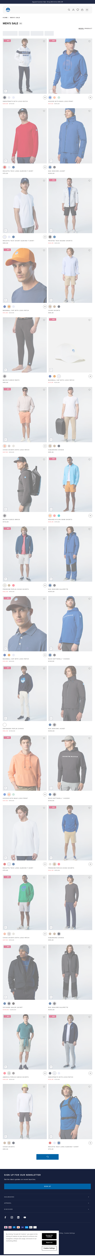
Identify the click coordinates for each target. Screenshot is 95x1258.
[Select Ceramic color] (59, 516)
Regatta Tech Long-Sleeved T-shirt (18, 171)
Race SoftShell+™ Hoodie (59, 659)
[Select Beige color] (50, 306)
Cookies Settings (49, 1248)
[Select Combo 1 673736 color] (50, 237)
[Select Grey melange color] (9, 97)
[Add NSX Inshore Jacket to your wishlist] (89, 111)
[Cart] (82, 9)
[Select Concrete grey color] (9, 446)
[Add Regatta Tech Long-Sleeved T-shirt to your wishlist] (44, 111)
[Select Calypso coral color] (54, 516)
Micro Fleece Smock (11, 519)
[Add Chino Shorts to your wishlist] (89, 250)
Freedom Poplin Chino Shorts (16, 589)
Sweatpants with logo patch (15, 101)
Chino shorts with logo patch (16, 450)
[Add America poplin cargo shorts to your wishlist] (44, 1017)
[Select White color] (13, 97)
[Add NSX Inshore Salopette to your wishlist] (89, 529)
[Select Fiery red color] (4, 167)
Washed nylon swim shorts (60, 519)
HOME (5, 17)
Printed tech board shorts (60, 241)
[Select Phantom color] (54, 167)
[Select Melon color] (54, 97)
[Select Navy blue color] (4, 97)
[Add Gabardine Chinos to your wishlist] (89, 389)
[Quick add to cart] (5, 91)
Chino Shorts (54, 310)
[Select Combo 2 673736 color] (54, 237)
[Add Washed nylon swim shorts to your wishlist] (89, 459)
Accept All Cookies (49, 1236)
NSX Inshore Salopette (58, 589)
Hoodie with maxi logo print (60, 101)
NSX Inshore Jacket (56, 171)
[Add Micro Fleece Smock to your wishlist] (44, 459)
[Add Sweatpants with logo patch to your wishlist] (44, 41)
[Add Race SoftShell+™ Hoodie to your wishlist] (89, 598)
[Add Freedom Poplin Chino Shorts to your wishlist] (44, 529)
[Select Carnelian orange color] (4, 446)
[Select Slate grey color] (13, 1073)
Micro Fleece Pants (11, 380)
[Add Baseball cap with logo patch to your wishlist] (44, 250)
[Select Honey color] (9, 585)
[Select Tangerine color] (50, 516)
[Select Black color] (13, 1003)
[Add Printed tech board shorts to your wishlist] (89, 180)
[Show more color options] (45, 97)
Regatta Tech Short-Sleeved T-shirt (18, 241)
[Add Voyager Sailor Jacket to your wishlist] (44, 947)
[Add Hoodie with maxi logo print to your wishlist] (89, 41)
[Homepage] (8, 9)
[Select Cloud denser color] (13, 446)
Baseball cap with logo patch (16, 310)
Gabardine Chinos (56, 450)
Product (88, 28)
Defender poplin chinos (13, 729)
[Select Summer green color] (59, 97)
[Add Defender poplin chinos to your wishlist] (44, 668)
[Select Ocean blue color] (13, 167)
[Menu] (87, 10)
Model (81, 28)
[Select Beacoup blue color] (50, 97)
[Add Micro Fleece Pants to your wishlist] (44, 320)
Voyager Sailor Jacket (13, 1007)
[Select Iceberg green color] (9, 1073)
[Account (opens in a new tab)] (73, 9)
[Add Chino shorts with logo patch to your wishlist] (44, 389)
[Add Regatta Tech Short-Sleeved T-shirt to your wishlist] (44, 180)
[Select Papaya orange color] (9, 306)
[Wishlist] (77, 9)
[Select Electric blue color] (4, 306)
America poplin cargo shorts (16, 1077)
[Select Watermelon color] (13, 585)
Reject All (49, 1242)
